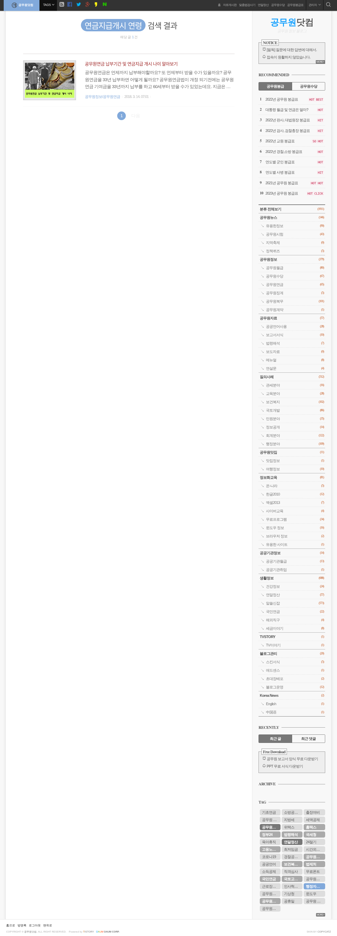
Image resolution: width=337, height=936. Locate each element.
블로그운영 (295, 687)
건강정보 (295, 586)
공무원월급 (295, 268)
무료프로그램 (295, 519)
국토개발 (295, 410)
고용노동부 (270, 849)
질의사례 (292, 377)
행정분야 (295, 444)
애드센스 (295, 670)
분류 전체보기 (292, 209)
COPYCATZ (324, 931)
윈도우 (311, 894)
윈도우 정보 (295, 528)
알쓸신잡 (295, 603)
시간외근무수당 (315, 849)
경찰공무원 (292, 857)
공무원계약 (295, 310)
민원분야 (295, 419)
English (295, 704)
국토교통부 (292, 879)
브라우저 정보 (295, 536)
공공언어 (269, 864)
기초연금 (269, 812)
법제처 (311, 864)
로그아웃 (35, 925)
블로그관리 (292, 653)
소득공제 (269, 871)
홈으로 (10, 925)
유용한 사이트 (295, 544)
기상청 (289, 894)
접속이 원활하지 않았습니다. (288, 57)
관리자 (313, 5)
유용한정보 (295, 226)
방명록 (22, 925)
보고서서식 (295, 335)
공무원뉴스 (292, 217)
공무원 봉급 (315, 901)
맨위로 (47, 925)
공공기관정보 (292, 553)
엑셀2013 (295, 502)
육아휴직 (269, 842)
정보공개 (295, 427)
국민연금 (295, 611)
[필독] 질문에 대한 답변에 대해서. (292, 50)
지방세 (289, 820)
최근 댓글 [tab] (308, 738)
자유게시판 (230, 5)
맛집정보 (295, 461)
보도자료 (295, 351)
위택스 (289, 827)
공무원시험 (295, 234)
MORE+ (320, 61)
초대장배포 (295, 679)
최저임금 (291, 849)
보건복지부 (292, 864)
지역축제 (295, 242)
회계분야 (295, 435)
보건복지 (295, 402)
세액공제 (313, 820)
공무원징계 (295, 293)
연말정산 (263, 5)
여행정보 (295, 469)
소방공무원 (292, 812)
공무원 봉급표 (271, 820)
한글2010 (295, 494)
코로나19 (269, 857)
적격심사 (291, 871)
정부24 (267, 834)
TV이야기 (295, 645)
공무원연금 (295, 284)
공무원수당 (278, 5)
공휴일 (289, 901)
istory (88, 931)
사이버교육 (295, 511)
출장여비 (313, 812)
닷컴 (292, 22)
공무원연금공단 (315, 857)
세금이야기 (295, 628)
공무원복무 (295, 301)
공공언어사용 (295, 326)
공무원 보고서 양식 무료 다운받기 (292, 759)
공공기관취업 (295, 570)
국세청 (311, 834)
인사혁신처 (292, 886)
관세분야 (295, 385)
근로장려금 (270, 886)
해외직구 (295, 620)
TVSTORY (292, 637)
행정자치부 (314, 886)
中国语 (295, 712)
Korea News (292, 695)
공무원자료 (292, 318)
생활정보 (292, 578)
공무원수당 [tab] (308, 86)
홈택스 (311, 827)
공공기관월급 (295, 561)
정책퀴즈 (295, 251)
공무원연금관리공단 (315, 879)
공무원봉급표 (295, 5)
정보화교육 (292, 477)
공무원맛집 (292, 452)
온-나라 (295, 486)
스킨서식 (295, 662)
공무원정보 (292, 259)
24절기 (311, 842)
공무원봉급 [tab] (275, 86)
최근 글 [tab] (275, 738)
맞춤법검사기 (247, 5)
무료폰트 (313, 871)
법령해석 (295, 343)
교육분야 (295, 393)
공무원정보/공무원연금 (102, 96)
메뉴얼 (295, 360)
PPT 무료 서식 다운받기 (285, 766)
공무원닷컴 (26, 5)
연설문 (295, 368)
